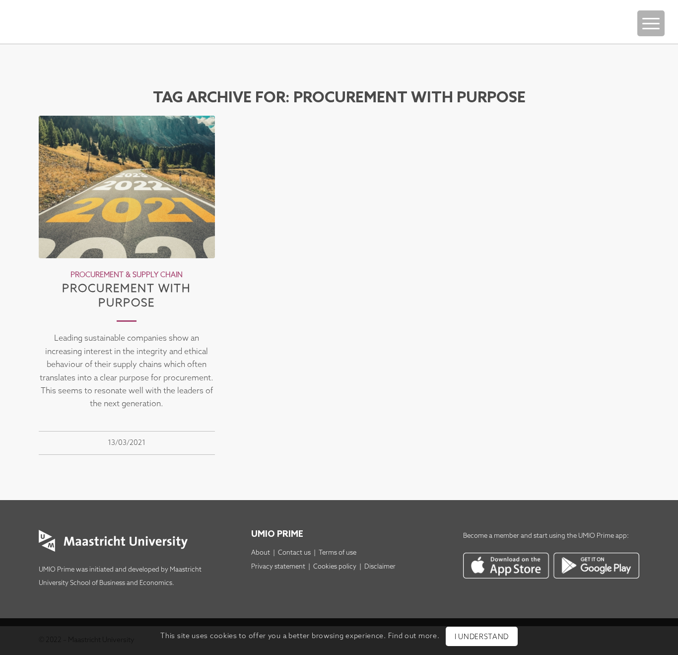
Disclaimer (380, 567)
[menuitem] (651, 13)
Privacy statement (278, 567)
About (260, 553)
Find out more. (414, 636)
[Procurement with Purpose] (127, 187)
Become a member (491, 536)
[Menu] (651, 23)
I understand (482, 637)
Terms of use (337, 553)
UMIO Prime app (602, 536)
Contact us (294, 553)
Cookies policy (334, 567)
